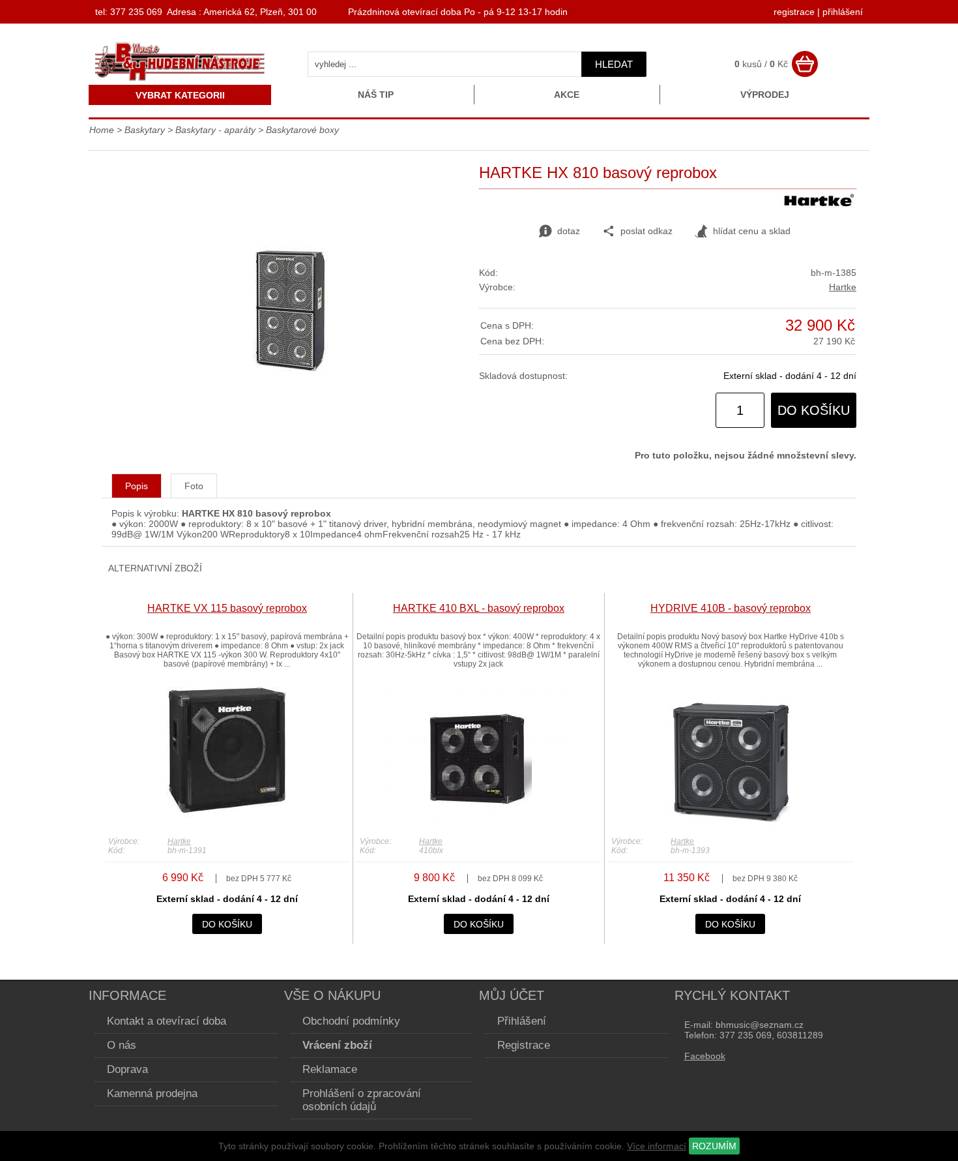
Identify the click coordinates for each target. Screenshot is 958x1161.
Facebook (704, 1056)
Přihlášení (521, 1021)
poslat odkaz (646, 231)
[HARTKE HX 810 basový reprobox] (290, 372)
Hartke (842, 287)
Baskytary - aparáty (215, 130)
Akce (566, 94)
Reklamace (329, 1069)
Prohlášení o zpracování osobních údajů (361, 1100)
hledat (614, 64)
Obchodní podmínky (351, 1021)
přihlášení (842, 12)
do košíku (813, 410)
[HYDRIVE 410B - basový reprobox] (730, 825)
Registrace (523, 1045)
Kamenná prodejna (152, 1093)
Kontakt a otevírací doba (166, 1021)
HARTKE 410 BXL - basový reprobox (478, 608)
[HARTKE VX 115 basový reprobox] (226, 825)
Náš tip (376, 94)
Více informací (656, 1146)
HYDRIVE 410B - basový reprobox (730, 608)
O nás (121, 1045)
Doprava (127, 1069)
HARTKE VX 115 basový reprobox (227, 608)
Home (101, 130)
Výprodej (764, 94)
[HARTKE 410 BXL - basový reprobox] (478, 825)
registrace (794, 12)
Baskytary (144, 130)
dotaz (568, 231)
